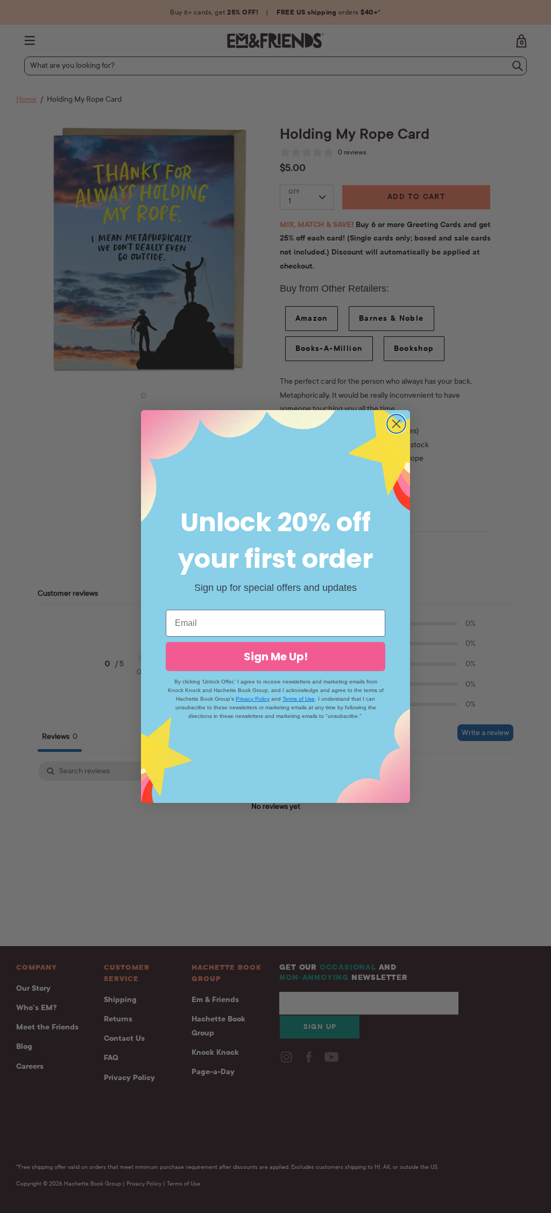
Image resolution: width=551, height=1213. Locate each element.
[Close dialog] (396, 423)
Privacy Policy (253, 699)
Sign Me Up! (276, 656)
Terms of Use (298, 699)
